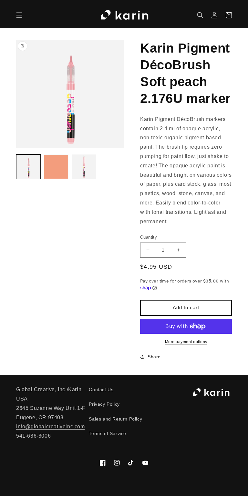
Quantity (148, 237)
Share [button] (154, 356)
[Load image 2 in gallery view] (56, 166)
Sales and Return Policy (115, 419)
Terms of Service (107, 433)
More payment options (186, 342)
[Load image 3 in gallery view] (84, 166)
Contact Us (101, 389)
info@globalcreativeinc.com (50, 426)
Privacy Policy (104, 404)
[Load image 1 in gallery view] (28, 166)
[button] (19, 15)
